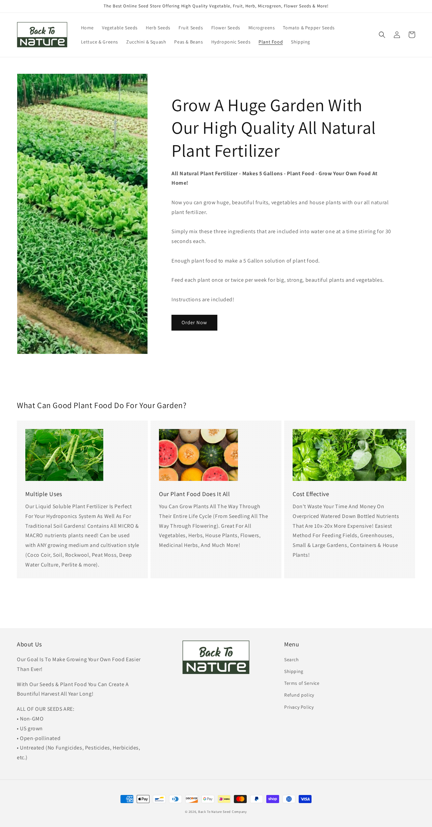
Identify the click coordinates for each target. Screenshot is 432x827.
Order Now (194, 322)
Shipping (293, 671)
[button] (382, 34)
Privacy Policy (299, 707)
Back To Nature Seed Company (222, 811)
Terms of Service (302, 683)
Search (291, 659)
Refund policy (299, 695)
